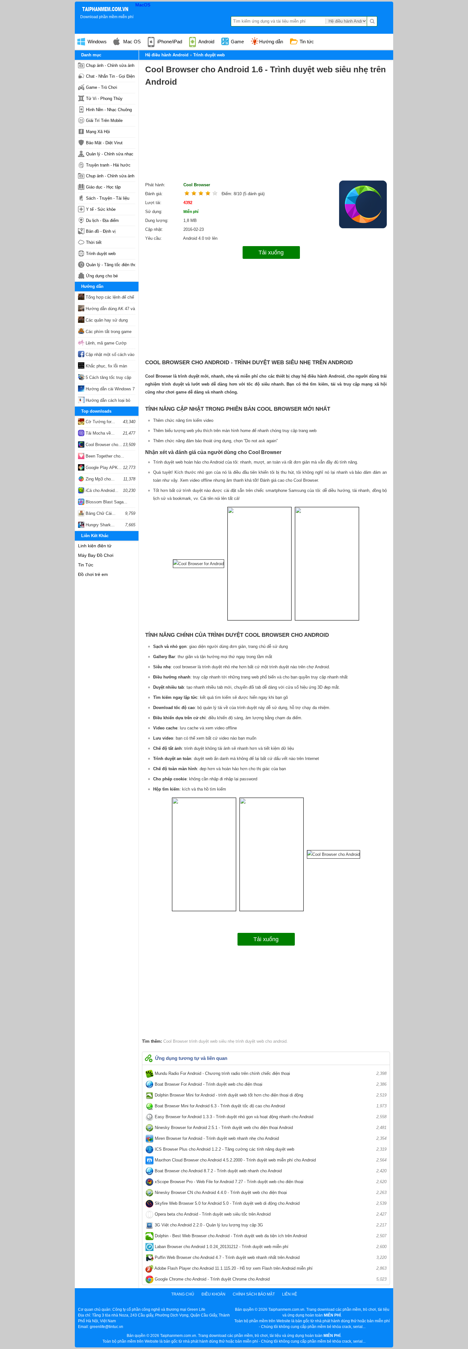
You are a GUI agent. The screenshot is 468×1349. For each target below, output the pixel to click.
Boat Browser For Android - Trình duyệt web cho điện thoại (269, 1084)
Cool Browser (196, 184)
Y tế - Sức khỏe (101, 209)
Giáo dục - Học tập (103, 187)
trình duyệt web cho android (260, 1041)
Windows (96, 41)
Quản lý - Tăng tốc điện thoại (110, 264)
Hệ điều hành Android (166, 55)
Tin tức (306, 41)
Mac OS (131, 41)
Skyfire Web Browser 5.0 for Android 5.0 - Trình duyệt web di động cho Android (269, 1203)
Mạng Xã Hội (98, 131)
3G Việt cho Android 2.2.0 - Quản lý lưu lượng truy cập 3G (269, 1225)
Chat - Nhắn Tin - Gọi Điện (110, 76)
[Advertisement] (266, 136)
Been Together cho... (104, 456)
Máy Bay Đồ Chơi (95, 555)
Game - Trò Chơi (101, 87)
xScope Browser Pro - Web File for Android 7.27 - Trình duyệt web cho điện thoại (269, 1181)
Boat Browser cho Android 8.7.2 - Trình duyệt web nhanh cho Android (269, 1170)
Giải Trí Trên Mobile (104, 120)
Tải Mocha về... (99, 433)
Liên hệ (289, 1294)
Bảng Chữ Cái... (100, 513)
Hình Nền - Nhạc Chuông (109, 109)
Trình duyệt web (101, 253)
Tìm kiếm (372, 21)
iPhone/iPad (169, 41)
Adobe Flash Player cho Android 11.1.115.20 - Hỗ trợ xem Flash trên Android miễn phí (269, 1268)
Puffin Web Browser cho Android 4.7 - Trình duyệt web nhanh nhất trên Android (269, 1257)
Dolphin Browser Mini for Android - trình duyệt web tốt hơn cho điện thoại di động (269, 1095)
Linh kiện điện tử (94, 545)
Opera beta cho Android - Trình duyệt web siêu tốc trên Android (269, 1214)
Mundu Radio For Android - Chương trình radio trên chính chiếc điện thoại (269, 1073)
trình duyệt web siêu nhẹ (211, 1041)
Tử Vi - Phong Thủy (104, 98)
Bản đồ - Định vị (101, 231)
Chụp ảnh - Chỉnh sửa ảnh (110, 65)
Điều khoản (213, 1294)
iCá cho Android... (101, 490)
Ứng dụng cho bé (102, 275)
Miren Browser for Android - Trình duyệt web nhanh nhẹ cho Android (269, 1138)
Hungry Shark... (99, 524)
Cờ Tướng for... (99, 421)
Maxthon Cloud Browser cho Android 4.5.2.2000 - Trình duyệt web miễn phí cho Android (269, 1160)
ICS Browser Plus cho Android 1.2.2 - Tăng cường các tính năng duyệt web (269, 1149)
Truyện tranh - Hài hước (108, 165)
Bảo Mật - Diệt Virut (104, 142)
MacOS (142, 4)
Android (205, 41)
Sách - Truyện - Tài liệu (107, 198)
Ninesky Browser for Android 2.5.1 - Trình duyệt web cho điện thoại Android (269, 1127)
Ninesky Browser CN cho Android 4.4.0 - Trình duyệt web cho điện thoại (269, 1192)
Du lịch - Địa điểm (102, 220)
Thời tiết (94, 242)
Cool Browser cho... (103, 444)
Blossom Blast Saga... (105, 502)
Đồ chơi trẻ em (93, 574)
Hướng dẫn (271, 41)
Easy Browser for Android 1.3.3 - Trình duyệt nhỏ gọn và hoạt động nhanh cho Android (269, 1116)
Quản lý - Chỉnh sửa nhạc (109, 154)
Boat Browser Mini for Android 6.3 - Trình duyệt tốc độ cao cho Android (269, 1106)
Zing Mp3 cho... (99, 479)
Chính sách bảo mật (254, 1294)
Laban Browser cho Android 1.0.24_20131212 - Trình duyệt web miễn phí (269, 1246)
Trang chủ (182, 1294)
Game (237, 41)
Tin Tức (85, 564)
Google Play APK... (103, 467)
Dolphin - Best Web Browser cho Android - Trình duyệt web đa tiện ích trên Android (269, 1235)
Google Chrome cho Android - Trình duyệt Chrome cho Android (269, 1279)
